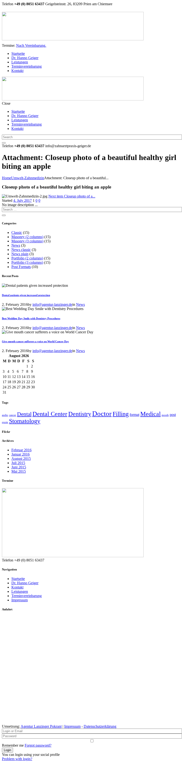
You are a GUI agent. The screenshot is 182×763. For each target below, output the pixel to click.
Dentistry (79, 413)
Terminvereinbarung (26, 596)
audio (5, 415)
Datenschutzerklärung (100, 726)
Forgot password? (38, 745)
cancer (12, 415)
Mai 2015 (18, 471)
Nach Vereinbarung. (31, 45)
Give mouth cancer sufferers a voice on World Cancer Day (35, 341)
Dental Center (49, 413)
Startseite (18, 579)
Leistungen (19, 591)
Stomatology (24, 421)
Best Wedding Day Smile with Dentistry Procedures (31, 318)
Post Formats (21, 267)
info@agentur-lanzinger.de (52, 304)
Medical (150, 413)
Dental (24, 414)
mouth (165, 415)
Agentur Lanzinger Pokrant (41, 726)
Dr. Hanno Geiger (24, 583)
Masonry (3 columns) (27, 241)
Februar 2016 (21, 450)
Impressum (19, 600)
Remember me (13, 745)
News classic (21, 250)
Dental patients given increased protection (26, 295)
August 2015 (21, 459)
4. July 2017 (22, 200)
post (173, 415)
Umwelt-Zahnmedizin (27, 178)
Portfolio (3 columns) (27, 262)
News (15, 245)
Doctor (102, 413)
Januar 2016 (20, 454)
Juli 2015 (18, 463)
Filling (121, 413)
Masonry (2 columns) (27, 237)
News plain (19, 254)
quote (5, 422)
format (134, 415)
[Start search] (4, 143)
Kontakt (17, 587)
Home (6, 178)
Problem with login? (17, 759)
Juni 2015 (18, 467)
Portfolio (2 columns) (27, 258)
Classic (16, 233)
